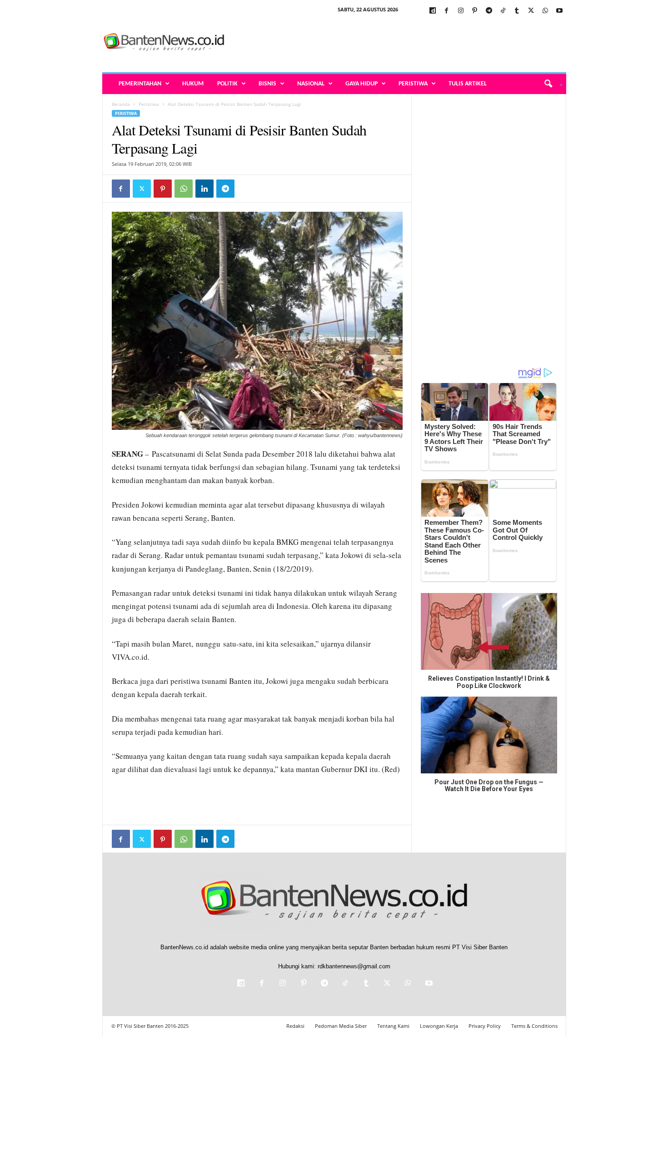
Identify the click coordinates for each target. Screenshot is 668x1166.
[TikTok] (503, 11)
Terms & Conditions (534, 1025)
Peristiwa (413, 83)
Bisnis (267, 83)
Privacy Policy (485, 1025)
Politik (227, 83)
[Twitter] (531, 11)
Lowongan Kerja (439, 1025)
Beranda (121, 104)
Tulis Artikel (468, 83)
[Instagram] (460, 11)
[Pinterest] (474, 11)
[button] (550, 84)
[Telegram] (489, 11)
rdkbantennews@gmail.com (354, 966)
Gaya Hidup (361, 83)
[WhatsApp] (545, 11)
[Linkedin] (204, 188)
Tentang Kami (393, 1025)
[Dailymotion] (432, 11)
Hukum (193, 83)
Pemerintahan (140, 83)
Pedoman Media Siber (341, 1025)
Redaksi (295, 1025)
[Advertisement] (400, 42)
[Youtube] (559, 11)
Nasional (310, 83)
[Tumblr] (517, 11)
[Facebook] (446, 11)
